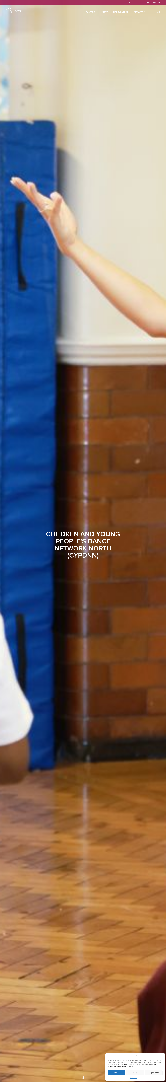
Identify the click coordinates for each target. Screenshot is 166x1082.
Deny (135, 1073)
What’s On (91, 12)
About (105, 12)
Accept (116, 1073)
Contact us (139, 12)
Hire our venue (120, 12)
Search (157, 12)
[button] (161, 1056)
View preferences (153, 1073)
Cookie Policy (134, 1078)
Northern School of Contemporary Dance (144, 2)
